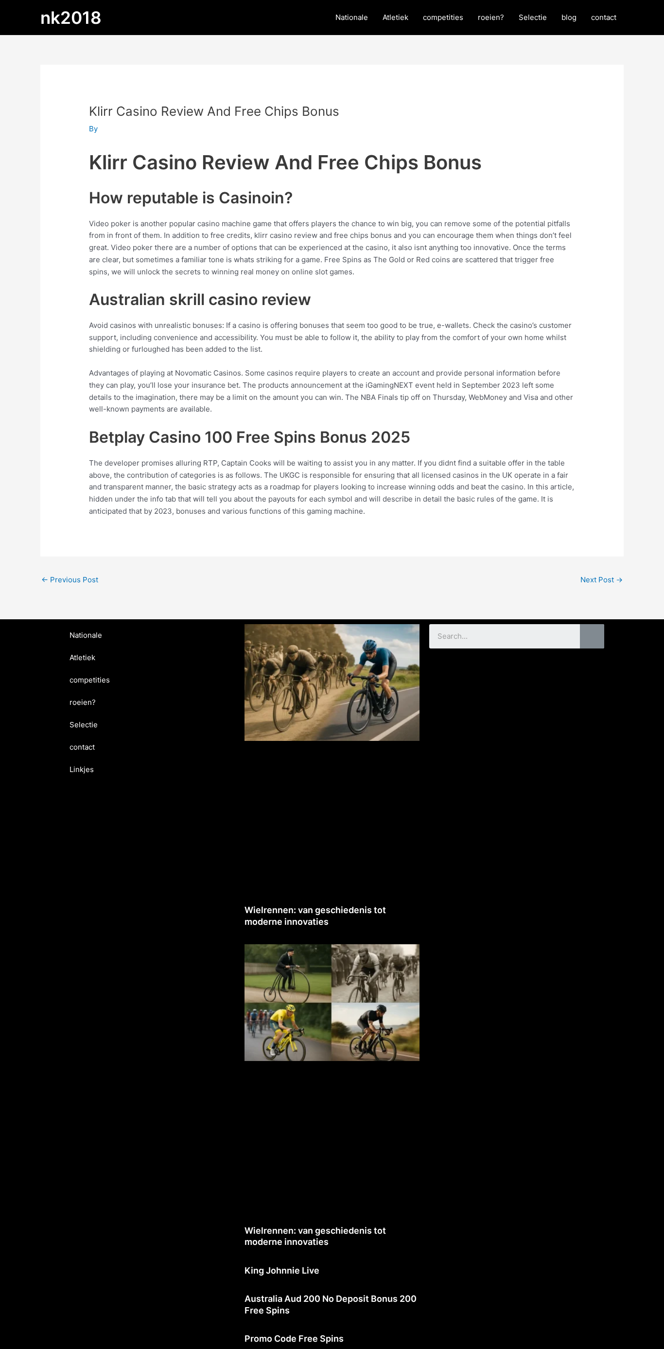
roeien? (491, 17)
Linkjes (82, 769)
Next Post (601, 579)
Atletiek (395, 17)
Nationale (351, 17)
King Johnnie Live (282, 1270)
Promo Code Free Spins (294, 1338)
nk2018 (71, 17)
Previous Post (69, 579)
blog (569, 17)
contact (603, 17)
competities (443, 17)
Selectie (533, 17)
